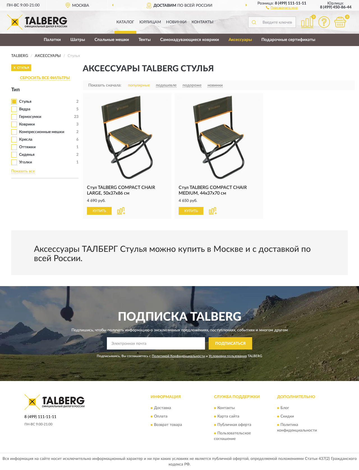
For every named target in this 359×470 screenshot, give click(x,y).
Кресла (25, 140)
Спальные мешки (112, 40)
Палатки (52, 40)
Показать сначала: (104, 85)
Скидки (287, 416)
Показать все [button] (23, 171)
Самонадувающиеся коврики (189, 40)
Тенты (145, 40)
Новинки (176, 22)
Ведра (24, 109)
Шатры (77, 40)
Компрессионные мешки (41, 132)
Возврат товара (168, 425)
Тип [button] (15, 89)
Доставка (162, 408)
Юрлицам (150, 22)
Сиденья (26, 155)
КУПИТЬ (99, 211)
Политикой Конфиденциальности (178, 356)
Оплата (160, 416)
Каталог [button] (125, 22)
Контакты (202, 22)
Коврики (27, 124)
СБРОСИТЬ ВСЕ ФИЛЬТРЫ (45, 78)
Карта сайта (228, 416)
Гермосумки (30, 117)
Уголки (25, 162)
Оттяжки (27, 147)
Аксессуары (240, 40)
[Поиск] (253, 22)
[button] (282, 7)
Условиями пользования (228, 356)
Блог (284, 408)
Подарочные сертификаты (288, 40)
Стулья (25, 102)
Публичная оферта (234, 425)
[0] (340, 22)
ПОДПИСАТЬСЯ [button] (230, 344)
